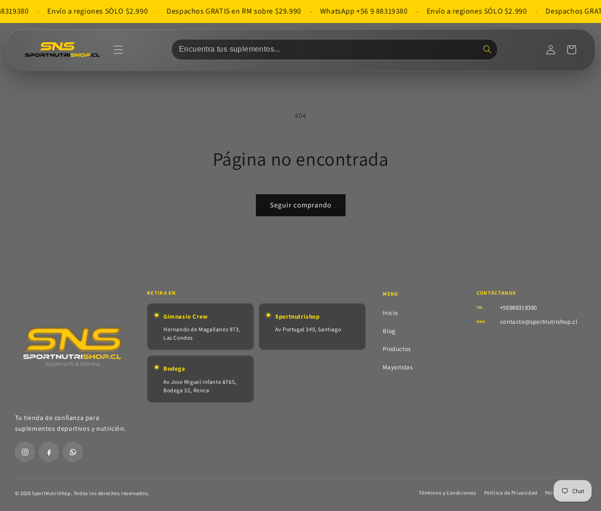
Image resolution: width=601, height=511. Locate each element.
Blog (389, 331)
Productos (396, 349)
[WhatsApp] (73, 452)
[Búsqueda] (487, 49)
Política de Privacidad (511, 492)
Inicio (390, 313)
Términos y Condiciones (447, 492)
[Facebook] (49, 452)
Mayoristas (397, 367)
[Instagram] (25, 452)
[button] (118, 49)
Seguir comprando (300, 204)
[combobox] (334, 49)
